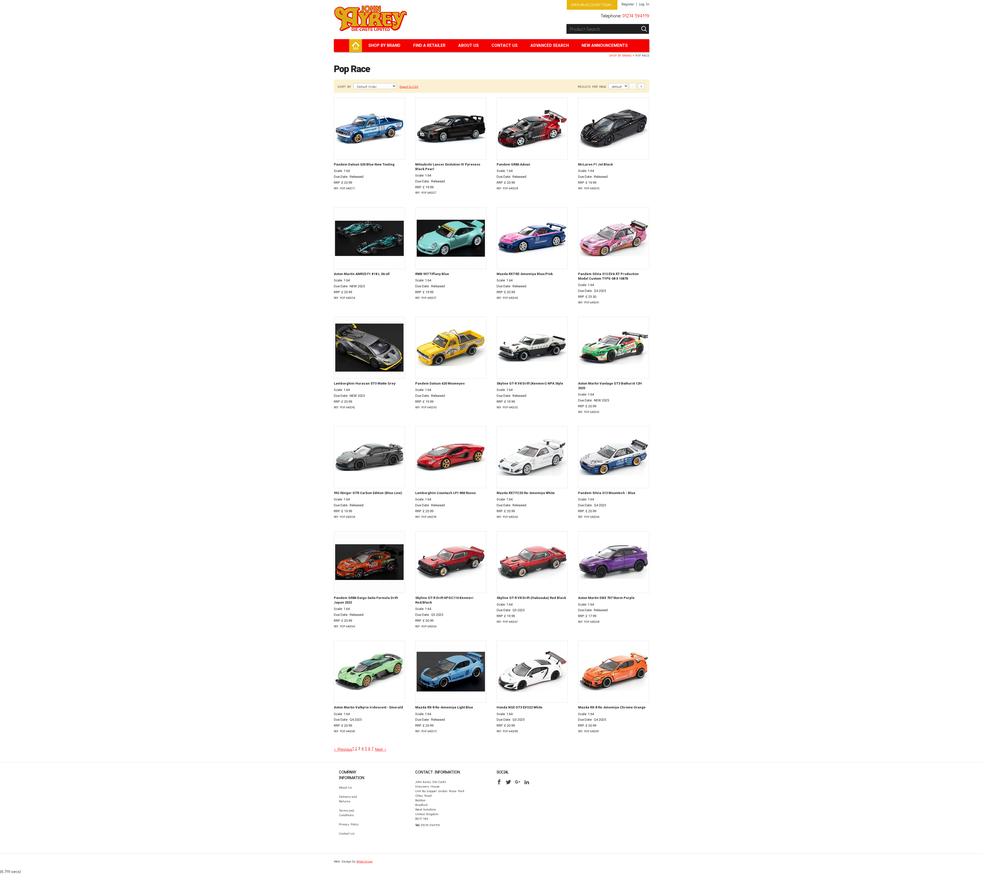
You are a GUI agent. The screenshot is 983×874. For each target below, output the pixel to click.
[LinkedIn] (526, 781)
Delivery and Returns (348, 798)
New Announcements (605, 45)
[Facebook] (499, 781)
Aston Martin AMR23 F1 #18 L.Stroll (362, 274)
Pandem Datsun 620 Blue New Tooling (364, 164)
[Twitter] (508, 781)
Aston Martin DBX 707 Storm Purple (606, 598)
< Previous (343, 749)
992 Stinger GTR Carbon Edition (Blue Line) (368, 493)
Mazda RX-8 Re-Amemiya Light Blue (444, 707)
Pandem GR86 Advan (513, 164)
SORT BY (344, 86)
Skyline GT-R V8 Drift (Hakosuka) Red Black (531, 598)
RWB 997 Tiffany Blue (432, 274)
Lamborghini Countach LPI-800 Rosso (445, 493)
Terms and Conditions (346, 812)
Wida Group (364, 861)
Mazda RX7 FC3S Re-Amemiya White (526, 493)
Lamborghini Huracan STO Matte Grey (365, 383)
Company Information (351, 774)
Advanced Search (549, 45)
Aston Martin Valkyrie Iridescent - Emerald (368, 707)
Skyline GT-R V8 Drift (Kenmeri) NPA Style (530, 383)
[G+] (517, 781)
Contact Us (505, 45)
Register (628, 4)
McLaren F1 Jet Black (595, 164)
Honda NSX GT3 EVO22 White (519, 707)
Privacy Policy (349, 824)
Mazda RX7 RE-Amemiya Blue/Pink (525, 274)
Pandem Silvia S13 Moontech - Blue (606, 493)
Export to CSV (409, 86)
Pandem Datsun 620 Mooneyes (440, 383)
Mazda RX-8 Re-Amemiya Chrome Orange (612, 707)
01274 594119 (635, 16)
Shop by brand (384, 45)
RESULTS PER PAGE (592, 86)
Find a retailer (429, 45)
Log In (644, 4)
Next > (380, 749)
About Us (468, 45)
